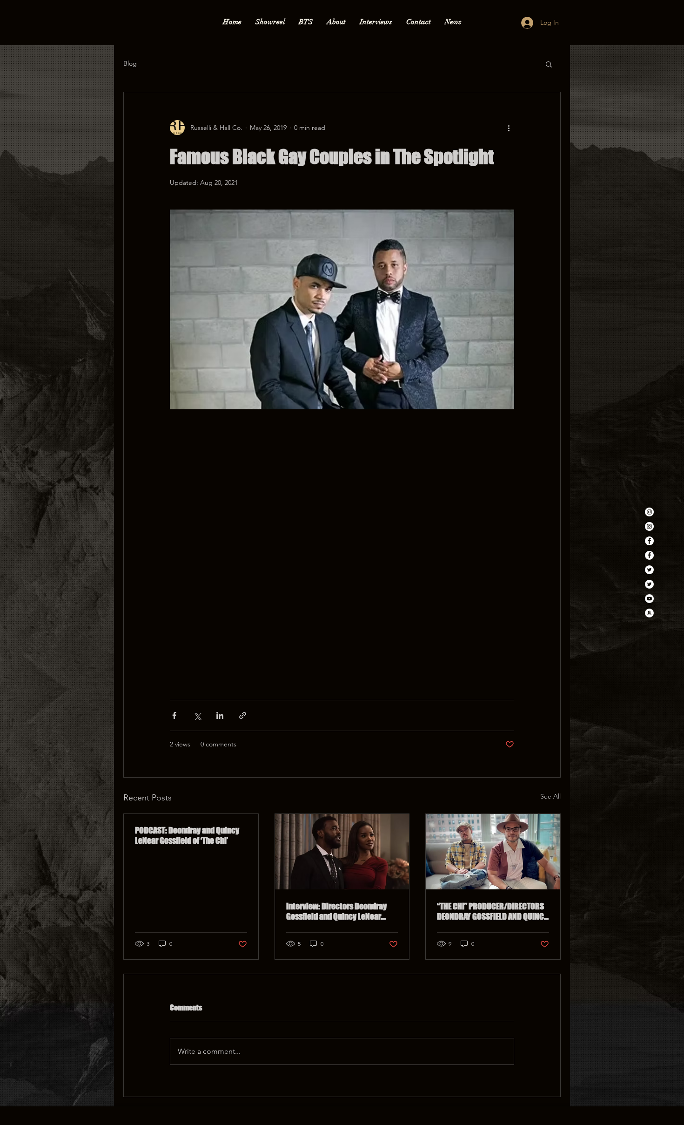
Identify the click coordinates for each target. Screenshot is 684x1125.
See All (550, 796)
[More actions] (508, 127)
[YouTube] (649, 598)
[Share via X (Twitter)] (197, 715)
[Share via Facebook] (174, 715)
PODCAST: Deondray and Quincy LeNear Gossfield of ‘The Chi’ (187, 835)
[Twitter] (649, 569)
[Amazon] (649, 613)
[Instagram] (649, 512)
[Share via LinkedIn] (219, 715)
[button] (548, 64)
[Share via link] (242, 715)
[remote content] (342, 550)
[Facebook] (649, 540)
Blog (130, 63)
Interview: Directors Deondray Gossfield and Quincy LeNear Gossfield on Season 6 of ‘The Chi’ (341, 911)
